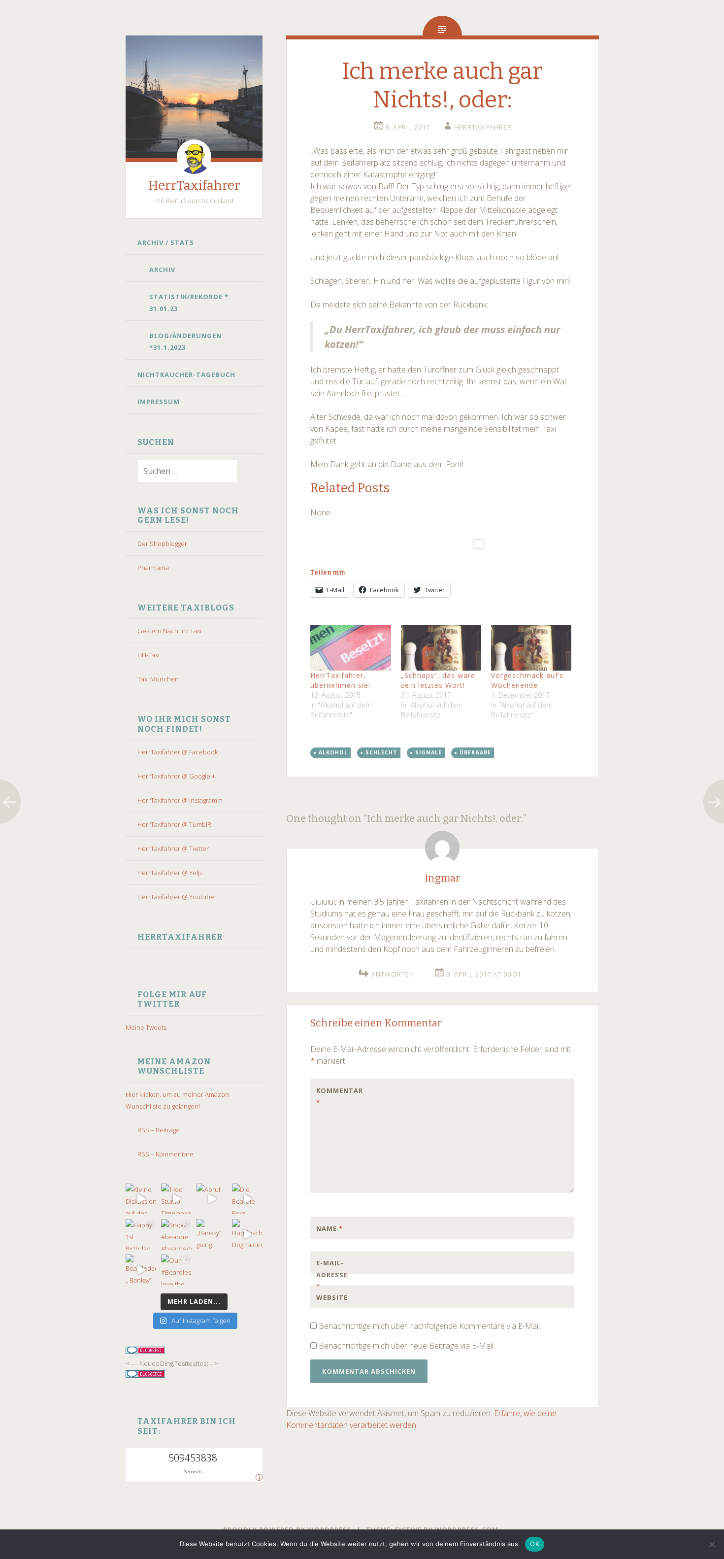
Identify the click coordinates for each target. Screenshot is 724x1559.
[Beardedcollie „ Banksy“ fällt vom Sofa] (141, 1269)
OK (534, 1544)
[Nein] (712, 1544)
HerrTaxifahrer (194, 185)
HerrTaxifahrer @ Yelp (169, 872)
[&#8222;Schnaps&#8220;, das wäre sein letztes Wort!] (441, 648)
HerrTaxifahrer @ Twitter (173, 848)
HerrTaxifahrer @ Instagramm (180, 800)
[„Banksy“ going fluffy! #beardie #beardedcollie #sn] (212, 1234)
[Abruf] (212, 1199)
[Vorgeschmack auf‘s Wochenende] (531, 648)
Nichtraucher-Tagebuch (186, 374)
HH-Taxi (148, 654)
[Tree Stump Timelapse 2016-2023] (176, 1199)
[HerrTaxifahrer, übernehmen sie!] (350, 648)
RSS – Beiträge (158, 1129)
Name (329, 1228)
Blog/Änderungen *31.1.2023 (185, 341)
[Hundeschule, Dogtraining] (247, 1234)
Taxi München (158, 679)
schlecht (381, 752)
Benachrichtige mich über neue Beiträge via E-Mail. (407, 1345)
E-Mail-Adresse (332, 1274)
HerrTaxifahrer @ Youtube (175, 896)
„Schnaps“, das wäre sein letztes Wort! (438, 680)
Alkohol (333, 752)
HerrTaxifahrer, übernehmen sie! (340, 680)
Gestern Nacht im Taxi (169, 630)
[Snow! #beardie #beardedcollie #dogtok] (176, 1234)
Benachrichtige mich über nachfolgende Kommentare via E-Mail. (430, 1326)
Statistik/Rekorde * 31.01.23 (189, 302)
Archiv (162, 269)
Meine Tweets (146, 1027)
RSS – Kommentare (165, 1154)
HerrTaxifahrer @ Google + (176, 776)
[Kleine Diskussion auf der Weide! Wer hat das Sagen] (141, 1199)
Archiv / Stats (165, 242)
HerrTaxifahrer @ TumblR (174, 824)
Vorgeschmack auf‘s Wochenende (527, 680)
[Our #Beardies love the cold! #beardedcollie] (176, 1269)
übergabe (475, 752)
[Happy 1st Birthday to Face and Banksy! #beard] (141, 1234)
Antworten (392, 974)
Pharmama (153, 567)
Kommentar (337, 1096)
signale (428, 752)
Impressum (158, 401)
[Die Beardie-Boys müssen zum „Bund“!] (247, 1199)
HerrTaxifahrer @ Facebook (177, 751)
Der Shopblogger (162, 543)
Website (332, 1297)
